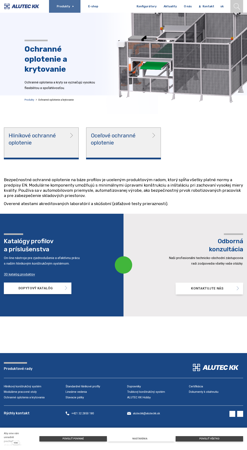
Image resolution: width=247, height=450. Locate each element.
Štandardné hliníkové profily (83, 386)
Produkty (29, 99)
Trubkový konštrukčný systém (146, 392)
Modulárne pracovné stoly (20, 392)
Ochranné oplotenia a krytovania (24, 397)
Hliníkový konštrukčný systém (22, 386)
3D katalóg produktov (19, 274)
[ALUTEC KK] (24, 6)
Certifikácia (196, 386)
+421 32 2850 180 (82, 413)
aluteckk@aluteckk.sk (146, 413)
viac (16, 442)
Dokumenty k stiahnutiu (203, 392)
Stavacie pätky (75, 397)
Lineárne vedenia (76, 392)
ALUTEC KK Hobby (139, 397)
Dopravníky (134, 386)
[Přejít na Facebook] (232, 414)
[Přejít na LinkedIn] (240, 414)
